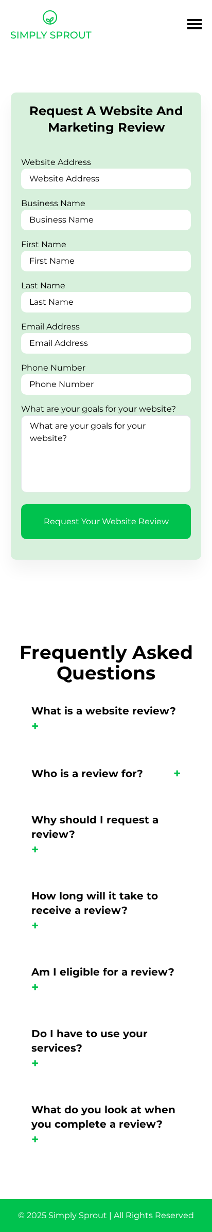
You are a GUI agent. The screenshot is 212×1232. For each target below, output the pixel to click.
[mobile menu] (194, 24)
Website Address (56, 162)
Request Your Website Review (106, 521)
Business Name (53, 203)
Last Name (43, 285)
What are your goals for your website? (98, 409)
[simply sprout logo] (51, 25)
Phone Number (53, 368)
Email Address (50, 327)
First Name (43, 244)
